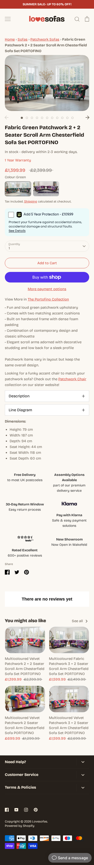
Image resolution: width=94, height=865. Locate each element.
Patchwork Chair (72, 379)
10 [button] (67, 118)
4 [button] (37, 118)
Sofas (22, 39)
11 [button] (72, 118)
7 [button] (52, 118)
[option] (47, 83)
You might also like (25, 620)
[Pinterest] (35, 810)
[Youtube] (16, 810)
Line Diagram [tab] (20, 410)
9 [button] (62, 118)
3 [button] (32, 118)
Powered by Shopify (19, 826)
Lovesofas (39, 821)
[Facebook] (7, 810)
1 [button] (22, 118)
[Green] (18, 188)
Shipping (30, 201)
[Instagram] (26, 810)
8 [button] (57, 118)
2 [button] (27, 118)
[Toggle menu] (7, 19)
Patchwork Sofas (44, 39)
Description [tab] (19, 396)
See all (78, 621)
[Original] (46, 188)
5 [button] (42, 118)
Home (10, 39)
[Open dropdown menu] (82, 762)
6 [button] (47, 118)
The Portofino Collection (48, 299)
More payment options (47, 289)
